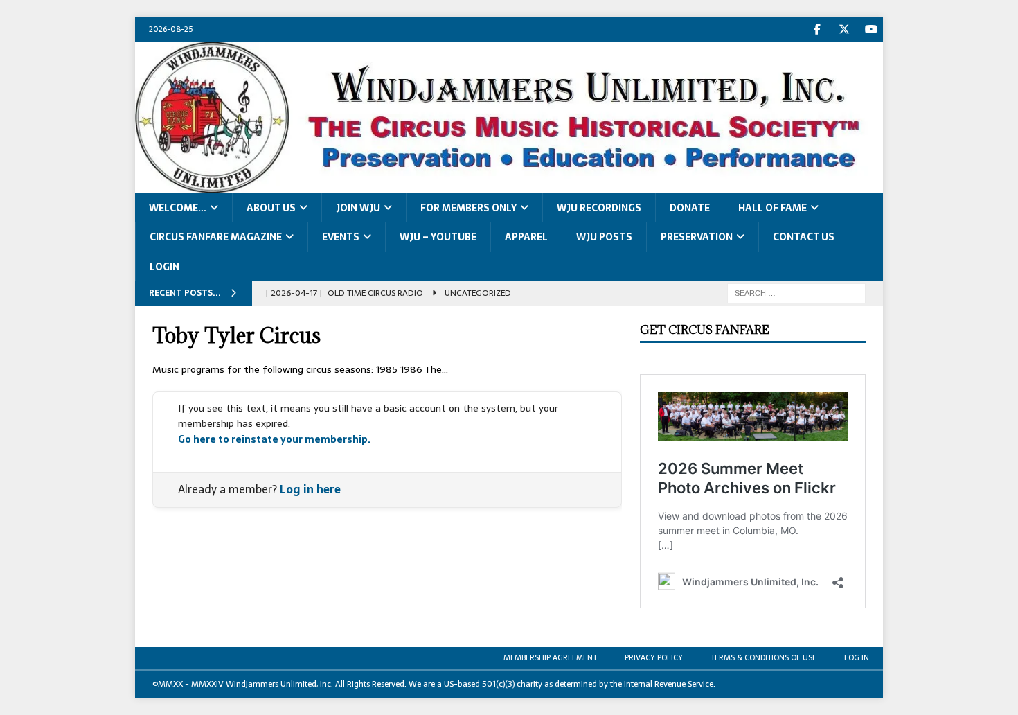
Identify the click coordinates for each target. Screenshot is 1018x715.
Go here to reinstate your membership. (274, 439)
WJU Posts (604, 237)
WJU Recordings (599, 207)
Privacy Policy (654, 657)
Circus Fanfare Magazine (216, 237)
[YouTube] (871, 29)
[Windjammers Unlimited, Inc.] (509, 185)
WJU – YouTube (438, 237)
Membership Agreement (550, 657)
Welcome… (177, 207)
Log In (856, 657)
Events (340, 237)
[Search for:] (796, 292)
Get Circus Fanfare (704, 329)
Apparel (526, 237)
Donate (690, 207)
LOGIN (164, 266)
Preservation (697, 237)
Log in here (310, 489)
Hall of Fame (772, 207)
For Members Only (468, 207)
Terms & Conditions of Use (763, 657)
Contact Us (803, 237)
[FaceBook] (817, 29)
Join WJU (358, 207)
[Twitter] (844, 29)
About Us (271, 207)
